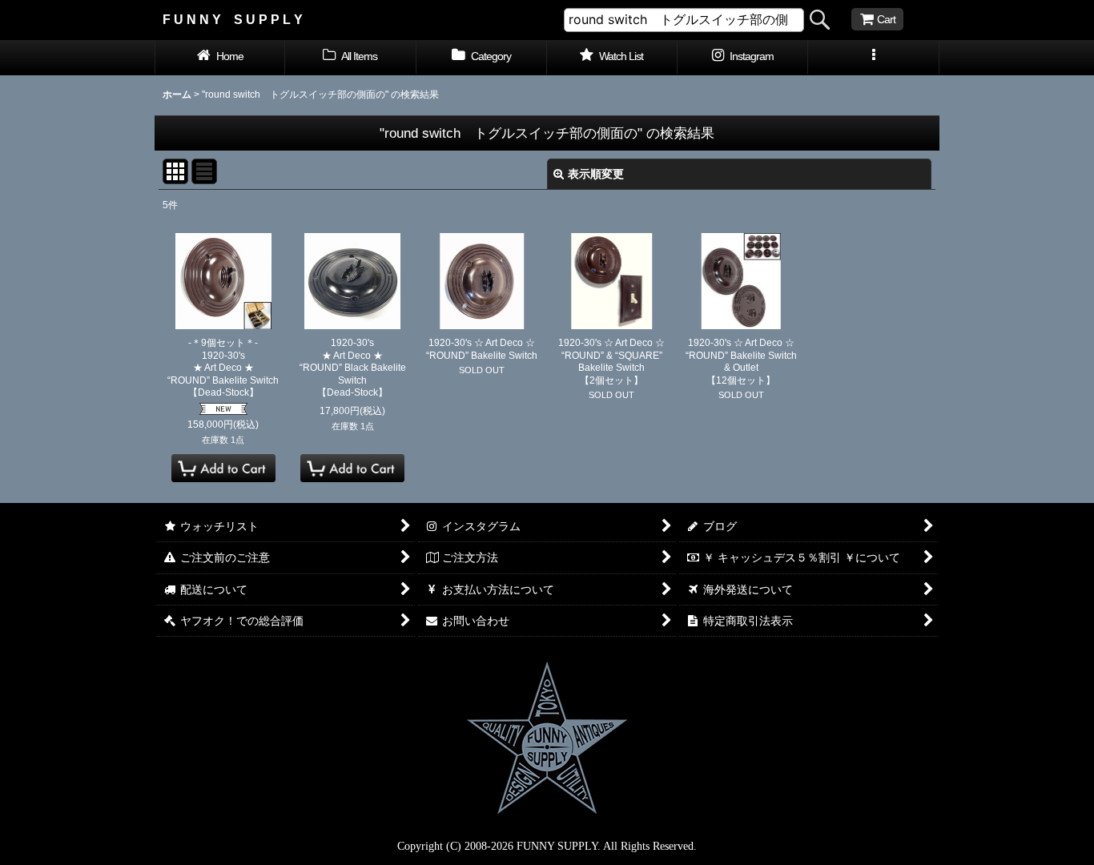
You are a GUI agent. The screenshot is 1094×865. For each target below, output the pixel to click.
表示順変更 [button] (596, 173)
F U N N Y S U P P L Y (233, 19)
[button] (873, 57)
